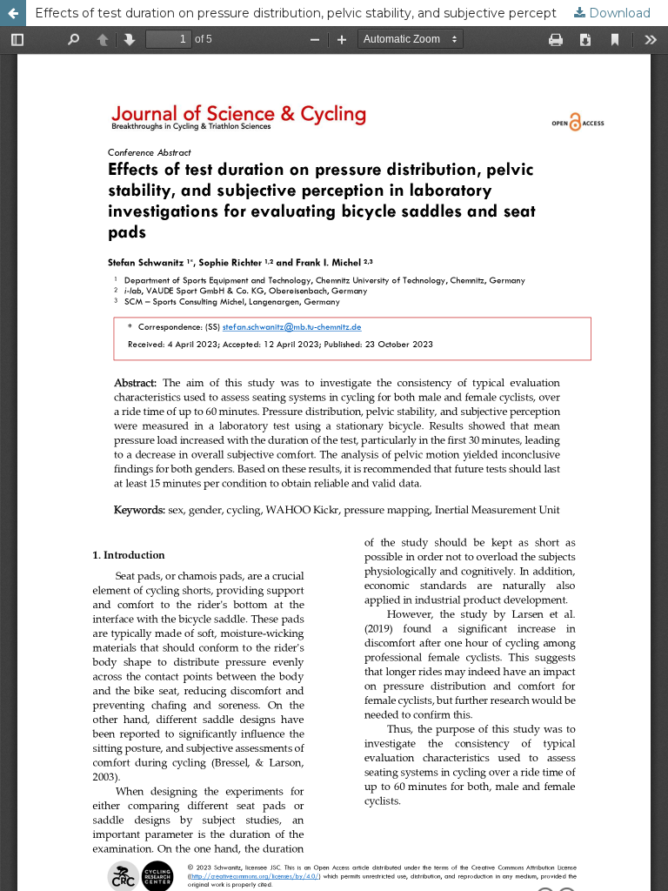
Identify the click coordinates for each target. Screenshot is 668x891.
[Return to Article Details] (13, 13)
